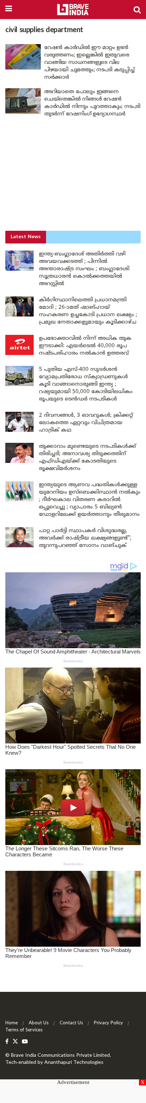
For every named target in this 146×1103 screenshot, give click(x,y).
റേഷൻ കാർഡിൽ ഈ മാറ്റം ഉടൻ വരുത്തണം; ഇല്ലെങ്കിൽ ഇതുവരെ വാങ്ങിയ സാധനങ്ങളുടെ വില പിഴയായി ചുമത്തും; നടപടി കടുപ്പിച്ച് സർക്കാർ (89, 62)
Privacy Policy (108, 1023)
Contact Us (71, 1023)
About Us (39, 1023)
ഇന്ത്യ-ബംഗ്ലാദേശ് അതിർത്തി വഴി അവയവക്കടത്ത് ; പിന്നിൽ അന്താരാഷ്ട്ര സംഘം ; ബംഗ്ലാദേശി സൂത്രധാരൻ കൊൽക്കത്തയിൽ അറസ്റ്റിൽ (84, 269)
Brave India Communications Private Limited (60, 1056)
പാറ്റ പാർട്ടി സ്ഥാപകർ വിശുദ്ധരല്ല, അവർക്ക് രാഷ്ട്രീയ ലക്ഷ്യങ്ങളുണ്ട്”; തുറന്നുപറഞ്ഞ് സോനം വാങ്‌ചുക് (85, 538)
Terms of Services (24, 1030)
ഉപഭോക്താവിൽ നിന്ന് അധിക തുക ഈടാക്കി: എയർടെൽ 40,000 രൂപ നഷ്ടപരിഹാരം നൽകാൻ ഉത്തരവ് (85, 346)
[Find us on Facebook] (7, 1042)
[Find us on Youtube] (25, 1042)
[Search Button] (137, 9)
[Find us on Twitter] (15, 1042)
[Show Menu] (8, 9)
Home (11, 1023)
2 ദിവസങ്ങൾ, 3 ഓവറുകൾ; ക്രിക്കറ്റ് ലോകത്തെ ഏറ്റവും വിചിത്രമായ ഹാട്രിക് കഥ (86, 423)
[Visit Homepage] (73, 9)
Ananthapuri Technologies (73, 1063)
